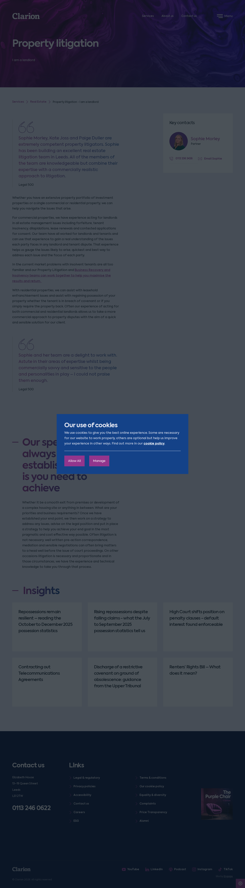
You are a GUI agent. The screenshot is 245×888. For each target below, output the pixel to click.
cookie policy (154, 443)
